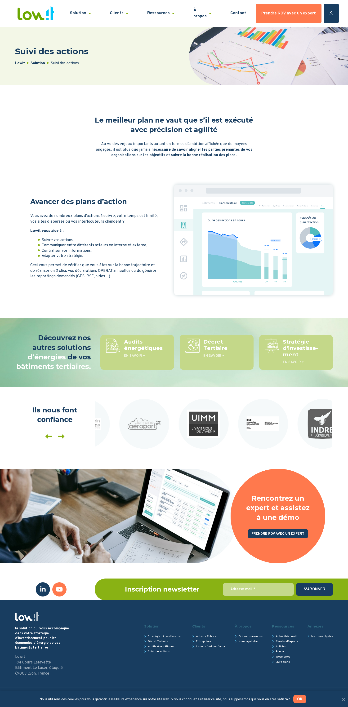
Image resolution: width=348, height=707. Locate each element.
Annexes (316, 626)
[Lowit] (36, 13)
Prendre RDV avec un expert (288, 13)
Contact (238, 13)
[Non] (343, 699)
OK (300, 699)
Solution (78, 13)
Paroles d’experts (287, 641)
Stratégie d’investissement (165, 636)
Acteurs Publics (206, 636)
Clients (117, 13)
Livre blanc (283, 662)
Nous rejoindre (248, 641)
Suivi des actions (159, 652)
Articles (281, 647)
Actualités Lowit (286, 636)
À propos (200, 13)
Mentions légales (322, 636)
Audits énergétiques (161, 647)
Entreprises (203, 641)
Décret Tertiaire (158, 641)
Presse (280, 652)
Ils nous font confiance (210, 647)
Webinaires (283, 657)
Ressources (158, 13)
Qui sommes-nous (251, 636)
